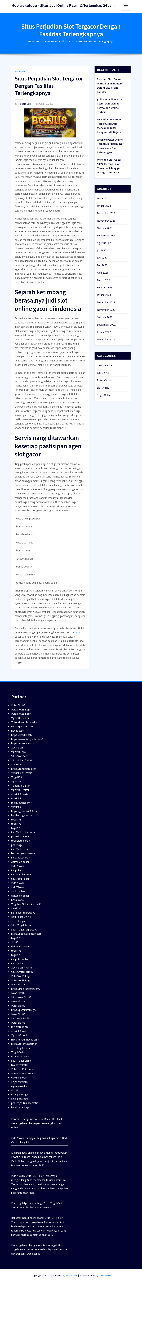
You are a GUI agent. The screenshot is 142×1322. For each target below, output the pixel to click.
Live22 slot (17, 908)
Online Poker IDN (21, 874)
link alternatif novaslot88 (25, 1039)
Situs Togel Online (21, 1060)
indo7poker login (20, 857)
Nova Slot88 (18, 993)
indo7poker (17, 963)
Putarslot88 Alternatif (23, 1069)
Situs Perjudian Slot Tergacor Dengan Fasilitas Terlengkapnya (79, 41)
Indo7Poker (17, 866)
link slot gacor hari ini (23, 853)
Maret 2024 (103, 198)
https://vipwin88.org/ (22, 743)
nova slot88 (17, 899)
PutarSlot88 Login (21, 709)
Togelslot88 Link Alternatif (26, 904)
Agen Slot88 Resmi (21, 967)
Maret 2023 (103, 280)
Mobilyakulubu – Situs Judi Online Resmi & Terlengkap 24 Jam (63, 5)
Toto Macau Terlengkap (24, 722)
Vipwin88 (16, 781)
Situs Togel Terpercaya (24, 929)
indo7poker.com (20, 849)
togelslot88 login (20, 840)
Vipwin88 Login (19, 1035)
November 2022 (106, 309)
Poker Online (104, 380)
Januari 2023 (104, 295)
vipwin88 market (20, 794)
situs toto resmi (20, 1056)
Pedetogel (17, 1123)
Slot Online (20, 71)
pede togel (17, 845)
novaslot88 (17, 730)
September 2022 (106, 324)
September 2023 (106, 235)
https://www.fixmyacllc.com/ (27, 739)
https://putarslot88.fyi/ (23, 1009)
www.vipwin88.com (22, 726)
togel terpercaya (20, 1107)
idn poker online (20, 959)
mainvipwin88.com (21, 802)
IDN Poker (37, 1175)
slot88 (14, 942)
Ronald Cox (22, 103)
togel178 (16, 819)
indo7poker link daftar (23, 832)
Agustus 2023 (104, 243)
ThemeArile (105, 1275)
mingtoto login (19, 1026)
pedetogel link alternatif (24, 1103)
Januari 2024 (104, 205)
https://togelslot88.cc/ (23, 768)
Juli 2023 (101, 250)
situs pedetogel (19, 1094)
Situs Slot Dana (19, 756)
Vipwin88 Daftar (20, 789)
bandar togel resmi (21, 815)
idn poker (16, 870)
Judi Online (103, 372)
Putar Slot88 (18, 705)
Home (35, 41)
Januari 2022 (104, 332)
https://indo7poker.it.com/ (25, 988)
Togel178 (16, 777)
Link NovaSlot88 (20, 1018)
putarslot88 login (20, 836)
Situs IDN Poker (20, 878)
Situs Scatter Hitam (22, 971)
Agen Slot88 (18, 747)
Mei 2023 (102, 265)
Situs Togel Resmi (21, 925)
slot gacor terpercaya (23, 912)
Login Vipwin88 (19, 1082)
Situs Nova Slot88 (21, 997)
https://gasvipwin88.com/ (25, 811)
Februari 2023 (104, 287)
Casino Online (104, 365)
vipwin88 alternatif (21, 773)
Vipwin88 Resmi (20, 718)
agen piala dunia (20, 1086)
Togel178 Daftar (20, 785)
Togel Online (104, 395)
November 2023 (106, 220)
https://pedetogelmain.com (26, 933)
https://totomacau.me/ (24, 1043)
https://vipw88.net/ (21, 735)
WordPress (71, 1275)
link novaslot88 (19, 1065)
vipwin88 (16, 798)
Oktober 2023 (104, 228)
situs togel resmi (20, 1048)
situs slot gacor (19, 921)
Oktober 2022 (104, 317)
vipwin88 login (19, 1031)
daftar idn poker (20, 861)
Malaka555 (17, 764)
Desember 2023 (106, 213)
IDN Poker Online (21, 916)
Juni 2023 (102, 257)
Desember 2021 (106, 339)
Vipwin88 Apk (18, 751)
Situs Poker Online (21, 760)
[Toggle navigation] (126, 7)
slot (78, 632)
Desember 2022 (106, 302)
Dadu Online (18, 891)
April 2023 (102, 272)
